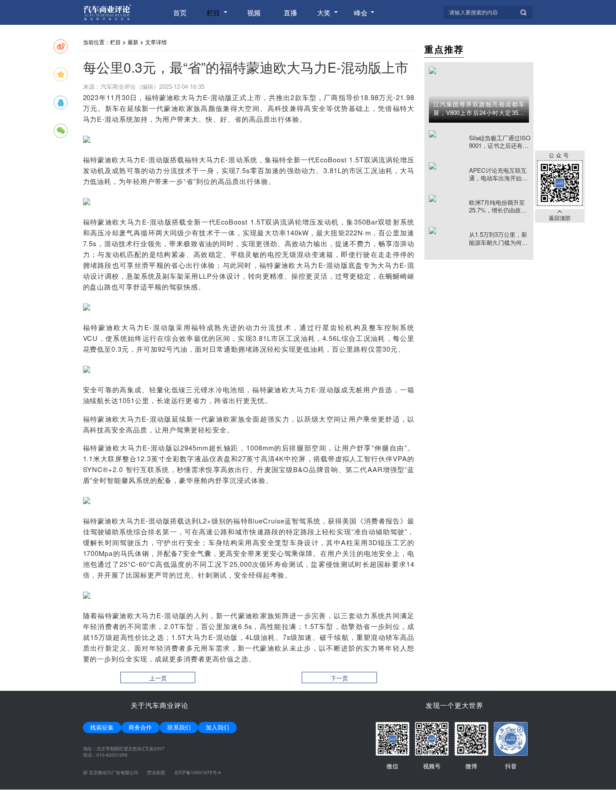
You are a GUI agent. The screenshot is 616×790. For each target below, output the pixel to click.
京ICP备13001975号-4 (197, 772)
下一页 (339, 678)
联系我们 (179, 727)
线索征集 (102, 727)
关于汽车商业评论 (159, 705)
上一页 (158, 678)
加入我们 (217, 727)
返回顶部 (559, 217)
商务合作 (140, 727)
